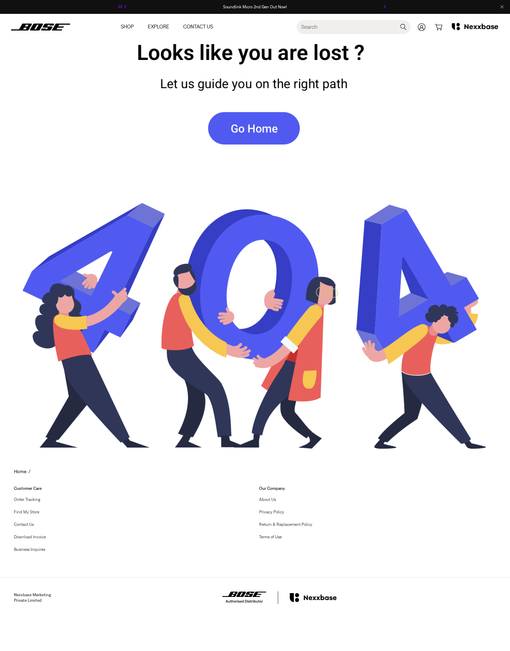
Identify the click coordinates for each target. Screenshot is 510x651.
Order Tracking (27, 499)
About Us (267, 499)
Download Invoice (30, 537)
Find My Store (26, 512)
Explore (158, 26)
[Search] (403, 27)
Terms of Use (270, 537)
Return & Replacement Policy (285, 524)
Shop (127, 26)
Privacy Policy (271, 512)
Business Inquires (29, 549)
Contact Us (198, 26)
